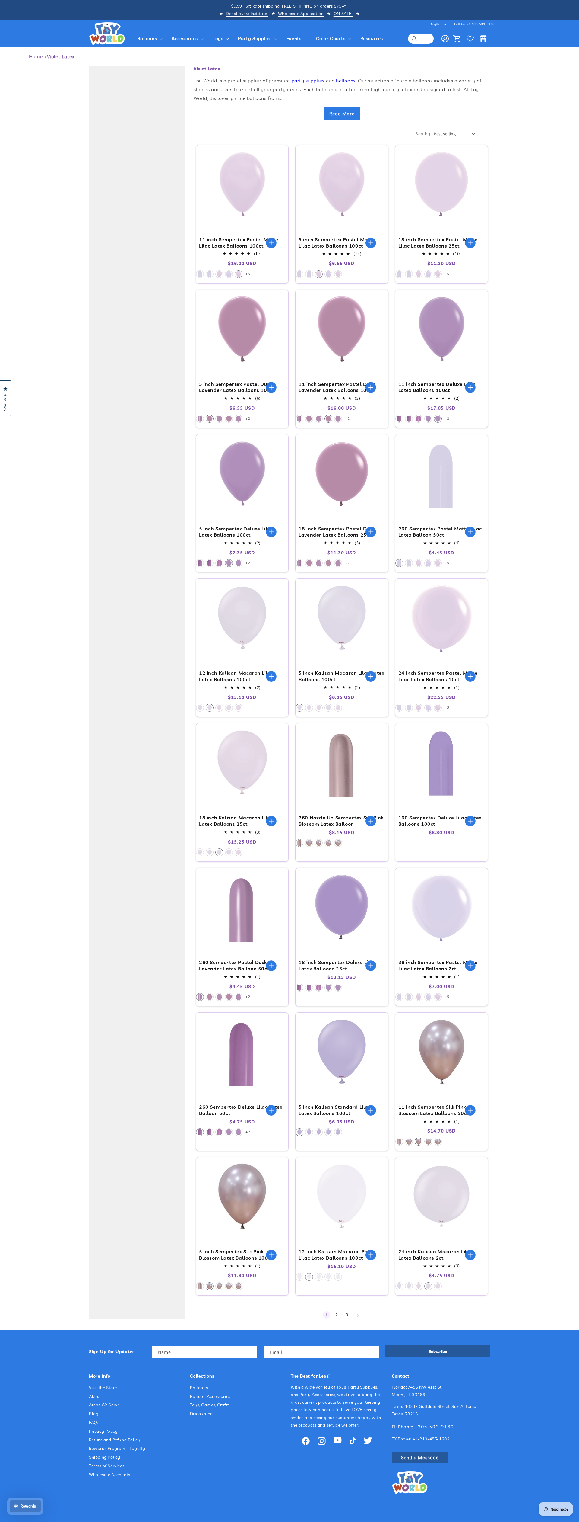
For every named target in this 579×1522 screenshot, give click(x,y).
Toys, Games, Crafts (210, 1405)
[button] (151, 38)
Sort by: (423, 133)
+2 (247, 418)
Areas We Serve (104, 1405)
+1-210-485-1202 (431, 1439)
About (95, 1396)
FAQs (94, 1422)
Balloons (199, 1387)
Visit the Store (103, 1387)
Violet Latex (61, 56)
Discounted (201, 1413)
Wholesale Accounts (109, 1474)
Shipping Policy (104, 1457)
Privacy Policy (103, 1431)
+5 (247, 273)
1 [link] (326, 1314)
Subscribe (438, 1351)
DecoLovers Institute (247, 13)
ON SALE (343, 13)
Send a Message (420, 1457)
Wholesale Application (301, 13)
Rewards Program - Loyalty (117, 1448)
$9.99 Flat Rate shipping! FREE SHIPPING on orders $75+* (288, 6)
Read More (342, 114)
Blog (93, 1413)
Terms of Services (106, 1466)
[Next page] (357, 1315)
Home (36, 56)
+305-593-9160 (434, 1427)
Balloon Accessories (210, 1396)
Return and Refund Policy (114, 1440)
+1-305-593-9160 (481, 24)
